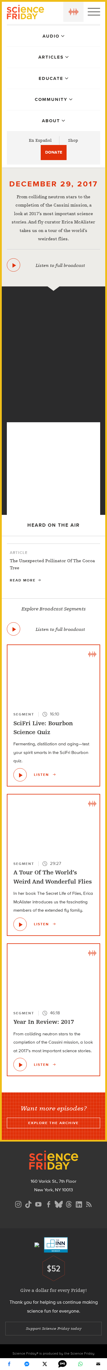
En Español (40, 140)
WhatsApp (80, 1364)
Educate (51, 78)
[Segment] (53, 299)
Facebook (9, 1364)
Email (98, 1364)
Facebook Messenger (27, 1364)
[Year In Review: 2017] (53, 412)
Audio (51, 36)
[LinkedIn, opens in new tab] (78, 1203)
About (51, 120)
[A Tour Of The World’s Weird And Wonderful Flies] (20, 924)
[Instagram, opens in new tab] (18, 1203)
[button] (73, 12)
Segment (23, 714)
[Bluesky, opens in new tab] (58, 1203)
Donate (53, 152)
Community (51, 99)
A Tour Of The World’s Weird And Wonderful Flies (52, 877)
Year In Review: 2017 (43, 1021)
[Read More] (53, 567)
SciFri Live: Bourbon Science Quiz (43, 728)
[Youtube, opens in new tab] (38, 1203)
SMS (62, 1364)
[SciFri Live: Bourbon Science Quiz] (20, 774)
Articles (51, 57)
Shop (73, 140)
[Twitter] (45, 1364)
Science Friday (25, 13)
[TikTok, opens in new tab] (28, 1203)
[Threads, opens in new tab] (68, 1203)
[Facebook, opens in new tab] (48, 1203)
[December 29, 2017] (13, 265)
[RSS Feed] (88, 1203)
